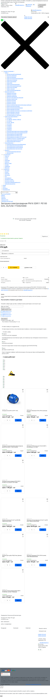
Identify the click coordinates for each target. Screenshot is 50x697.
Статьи (6, 157)
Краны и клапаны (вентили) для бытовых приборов (19, 105)
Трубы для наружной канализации (15, 78)
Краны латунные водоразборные (15, 108)
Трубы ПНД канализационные (14, 86)
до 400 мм (9, 125)
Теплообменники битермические (15, 145)
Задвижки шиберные (12, 96)
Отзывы (7, 164)
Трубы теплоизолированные (13, 90)
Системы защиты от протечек (14, 115)
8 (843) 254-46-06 (28, 18)
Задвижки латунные (11, 93)
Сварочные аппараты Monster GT (15, 140)
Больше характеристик (4, 261)
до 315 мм (9, 124)
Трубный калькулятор (10, 183)
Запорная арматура (9, 91)
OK (1, 696)
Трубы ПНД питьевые (12, 87)
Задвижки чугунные (11, 94)
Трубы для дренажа (11, 77)
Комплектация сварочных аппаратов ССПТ (17, 132)
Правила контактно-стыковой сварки (16, 138)
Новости (7, 156)
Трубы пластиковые (11, 81)
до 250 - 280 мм (10, 122)
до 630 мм (9, 128)
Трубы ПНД (9, 83)
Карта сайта (17, 660)
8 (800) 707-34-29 (28, 17)
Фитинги (7, 150)
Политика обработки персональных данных (32, 663)
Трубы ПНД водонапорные (13, 84)
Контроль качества (9, 181)
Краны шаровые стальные (13, 112)
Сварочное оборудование (11, 116)
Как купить (7, 175)
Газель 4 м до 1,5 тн (6, 309)
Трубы (6, 72)
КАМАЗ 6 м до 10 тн (6, 314)
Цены (4, 186)
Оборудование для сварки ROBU (14, 134)
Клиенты (7, 162)
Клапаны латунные (11, 100)
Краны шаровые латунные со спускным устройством (19, 110)
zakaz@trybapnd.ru (19, 5)
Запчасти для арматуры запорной (15, 97)
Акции (4, 185)
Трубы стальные (11, 89)
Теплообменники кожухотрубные (15, 147)
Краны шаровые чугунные (13, 113)
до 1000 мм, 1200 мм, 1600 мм (14, 119)
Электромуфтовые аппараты (14, 141)
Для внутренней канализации (14, 74)
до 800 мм (9, 129)
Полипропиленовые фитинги (14, 151)
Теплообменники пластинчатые (14, 148)
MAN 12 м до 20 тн (6, 316)
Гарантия (7, 173)
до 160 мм (9, 121)
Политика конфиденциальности (12, 182)
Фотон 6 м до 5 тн (6, 312)
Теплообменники (9, 143)
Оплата (6, 172)
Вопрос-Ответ (8, 163)
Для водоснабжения (11, 75)
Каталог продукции (9, 71)
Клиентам (6, 169)
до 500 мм (9, 127)
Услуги (6, 159)
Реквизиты (7, 166)
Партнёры (7, 160)
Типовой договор (9, 179)
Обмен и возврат (31, 647)
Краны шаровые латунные (13, 109)
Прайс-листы (17, 648)
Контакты (5, 188)
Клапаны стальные (11, 102)
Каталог (16, 631)
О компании (7, 154)
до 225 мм (9, 118)
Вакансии (7, 167)
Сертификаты (8, 178)
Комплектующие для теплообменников (16, 144)
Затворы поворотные (12, 99)
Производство (6, 189)
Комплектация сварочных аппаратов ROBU (17, 131)
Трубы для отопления (12, 80)
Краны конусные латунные (13, 106)
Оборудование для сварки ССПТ (14, 135)
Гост (6, 176)
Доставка (7, 170)
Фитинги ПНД (10, 153)
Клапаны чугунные (11, 103)
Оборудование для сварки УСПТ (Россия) (16, 137)
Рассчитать (4, 318)
